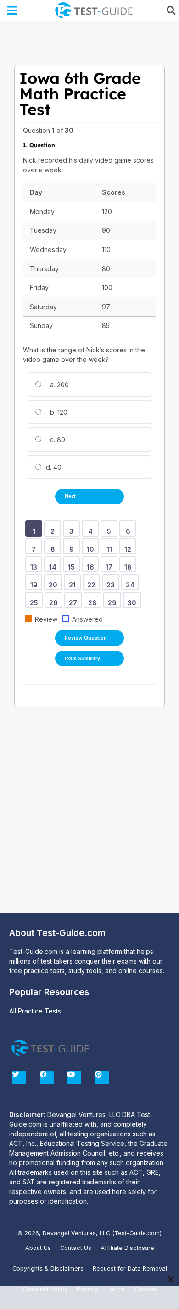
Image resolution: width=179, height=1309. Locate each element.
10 (92, 546)
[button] (13, 10)
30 (133, 600)
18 (129, 564)
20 (54, 582)
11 (111, 546)
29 (113, 600)
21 (73, 582)
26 (55, 600)
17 (110, 564)
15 (72, 564)
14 (54, 564)
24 (131, 582)
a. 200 (58, 385)
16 (92, 564)
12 (129, 546)
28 (94, 600)
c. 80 (56, 440)
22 (93, 582)
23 (112, 582)
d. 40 (53, 467)
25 (35, 600)
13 (35, 564)
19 (35, 582)
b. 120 (57, 412)
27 (74, 600)
